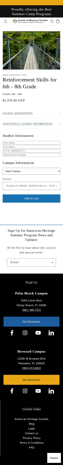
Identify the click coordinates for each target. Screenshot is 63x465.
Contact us (31, 433)
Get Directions (31, 321)
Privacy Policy (32, 437)
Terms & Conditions (32, 442)
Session (7, 179)
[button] (50, 21)
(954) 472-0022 (31, 368)
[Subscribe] (52, 262)
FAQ (31, 447)
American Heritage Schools (32, 419)
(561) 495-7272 (31, 309)
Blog (31, 423)
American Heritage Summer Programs (35, 464)
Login (31, 428)
